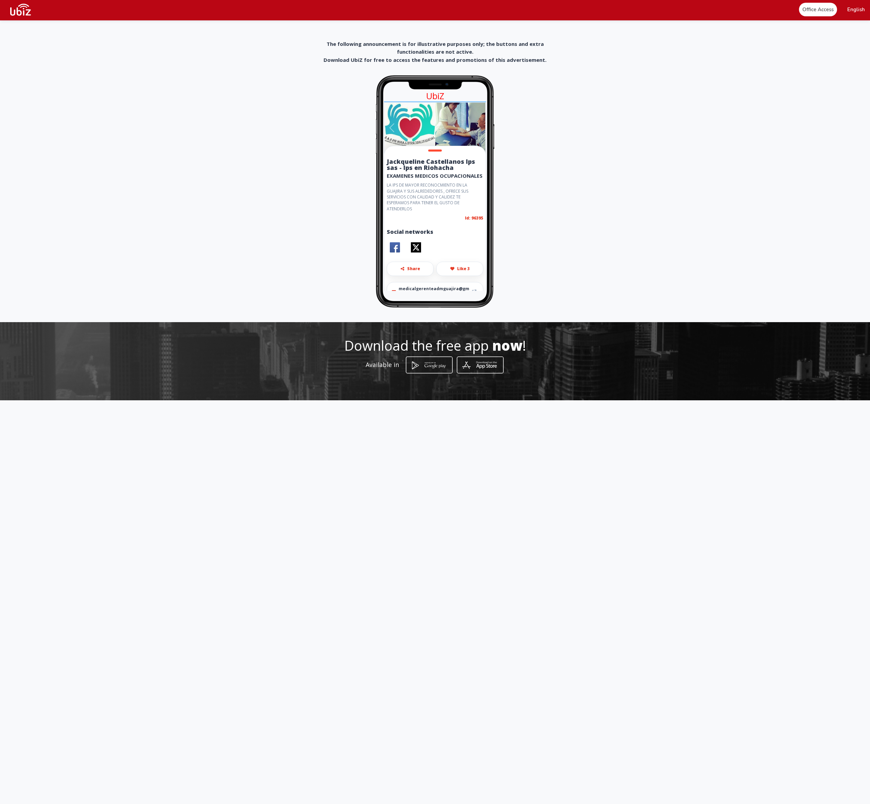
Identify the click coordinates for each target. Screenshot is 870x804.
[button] (856, 9)
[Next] (478, 128)
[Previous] (392, 128)
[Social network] (395, 247)
